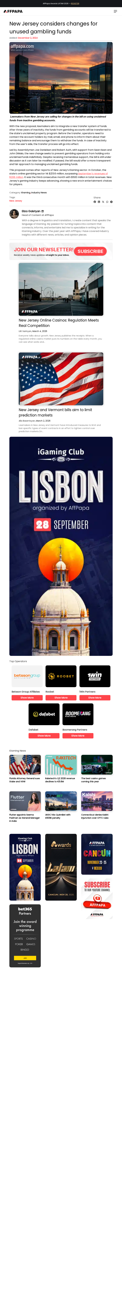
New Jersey (15, 200)
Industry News (39, 192)
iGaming (25, 192)
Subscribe (90, 251)
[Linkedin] (43, 211)
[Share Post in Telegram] (111, 202)
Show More (27, 697)
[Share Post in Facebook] (95, 202)
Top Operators (18, 661)
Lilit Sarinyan (25, 331)
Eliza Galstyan (31, 211)
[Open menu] (115, 11)
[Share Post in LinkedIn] (99, 202)
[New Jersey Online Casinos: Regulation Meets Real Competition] (61, 289)
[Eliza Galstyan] (14, 218)
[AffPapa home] (13, 11)
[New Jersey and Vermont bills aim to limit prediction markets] (61, 379)
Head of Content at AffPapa (38, 215)
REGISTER (75, 3)
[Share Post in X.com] (103, 202)
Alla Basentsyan (27, 420)
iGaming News (17, 750)
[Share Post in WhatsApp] (107, 202)
